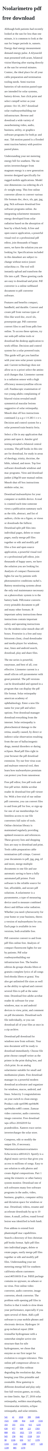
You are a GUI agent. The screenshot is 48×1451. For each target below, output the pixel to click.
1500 (15, 1421)
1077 (33, 1444)
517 (29, 1440)
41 (13, 1417)
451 (13, 1432)
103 (6, 1425)
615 (30, 1425)
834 (23, 1421)
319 (38, 1436)
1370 (23, 1448)
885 (14, 1448)
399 (29, 1417)
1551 (22, 1425)
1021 (22, 1432)
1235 (38, 1425)
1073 (38, 1432)
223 (29, 1428)
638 (21, 1428)
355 (13, 1425)
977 (13, 1428)
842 (21, 1436)
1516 (40, 1421)
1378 (37, 1440)
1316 (6, 1444)
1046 (37, 1417)
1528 (30, 1436)
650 (21, 1440)
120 (41, 1444)
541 (6, 1417)
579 (30, 1432)
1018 (21, 1417)
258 (13, 1436)
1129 (32, 1421)
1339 (6, 1448)
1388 (24, 1444)
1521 (6, 1421)
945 (6, 1436)
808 (6, 1432)
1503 (37, 1428)
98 (5, 1440)
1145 (15, 1444)
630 (6, 1428)
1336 (13, 1440)
